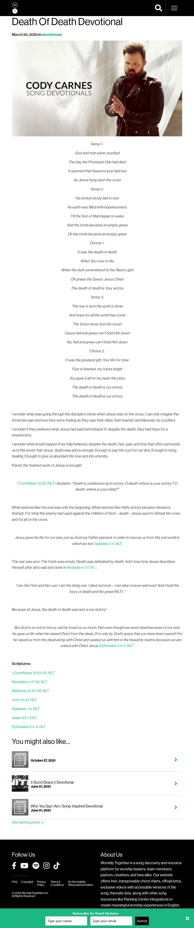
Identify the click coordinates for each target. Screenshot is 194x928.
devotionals (52, 34)
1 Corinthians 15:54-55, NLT (33, 672)
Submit (142, 921)
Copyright (27, 882)
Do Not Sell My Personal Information (80, 883)
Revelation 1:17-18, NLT (29, 681)
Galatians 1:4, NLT (108, 543)
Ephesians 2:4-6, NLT (117, 645)
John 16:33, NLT (24, 699)
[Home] (15, 8)
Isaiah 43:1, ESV (24, 717)
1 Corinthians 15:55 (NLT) (36, 483)
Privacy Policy (41, 883)
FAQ (14, 882)
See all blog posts (26, 822)
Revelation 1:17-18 (80, 567)
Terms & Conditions (57, 883)
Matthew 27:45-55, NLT (30, 690)
